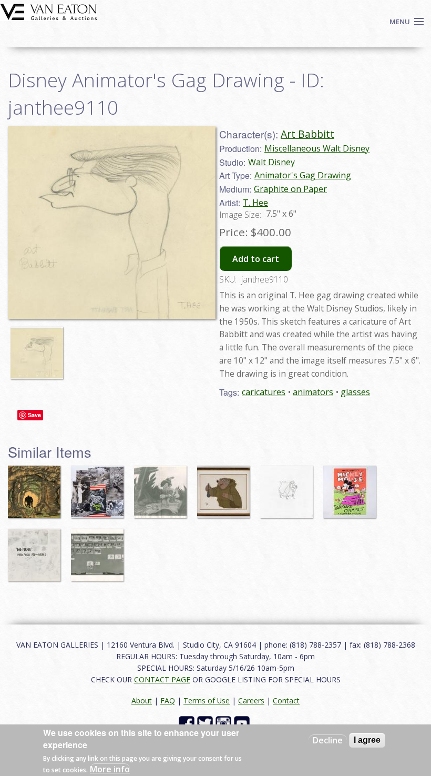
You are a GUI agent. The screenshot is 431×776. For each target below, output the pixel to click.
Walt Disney (271, 162)
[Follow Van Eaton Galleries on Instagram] (225, 723)
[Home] (48, 11)
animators (313, 392)
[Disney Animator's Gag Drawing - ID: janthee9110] (39, 348)
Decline (328, 740)
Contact (286, 701)
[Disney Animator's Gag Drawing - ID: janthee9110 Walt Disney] (112, 221)
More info (110, 769)
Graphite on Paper (290, 189)
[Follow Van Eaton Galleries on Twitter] (206, 723)
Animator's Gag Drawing (302, 175)
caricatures (263, 392)
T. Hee (255, 202)
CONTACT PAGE (162, 679)
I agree (367, 739)
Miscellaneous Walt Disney (317, 148)
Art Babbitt (307, 134)
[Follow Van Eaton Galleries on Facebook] (188, 723)
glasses (355, 392)
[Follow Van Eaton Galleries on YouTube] (243, 723)
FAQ (167, 701)
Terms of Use (206, 701)
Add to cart (255, 259)
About (141, 701)
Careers (251, 701)
